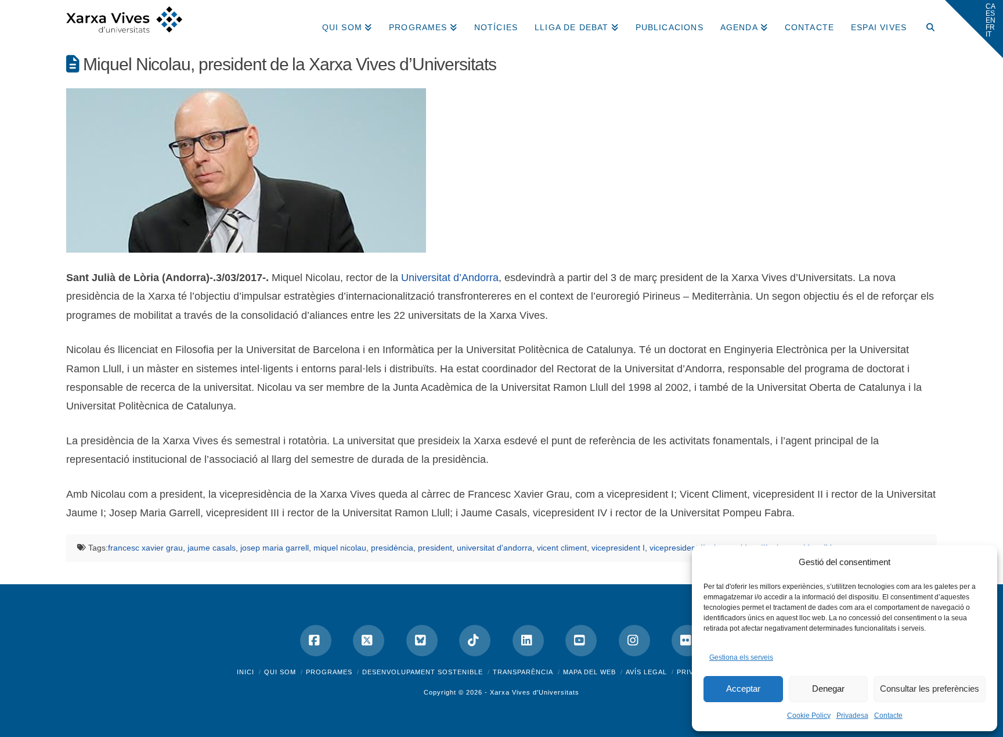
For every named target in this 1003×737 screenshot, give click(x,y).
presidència (392, 547)
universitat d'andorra (494, 547)
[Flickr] (687, 640)
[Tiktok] (474, 640)
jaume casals (211, 547)
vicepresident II (677, 547)
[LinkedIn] (528, 640)
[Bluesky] (422, 640)
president (435, 547)
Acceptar (743, 688)
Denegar (828, 688)
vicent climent (562, 547)
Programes (329, 671)
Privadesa (852, 715)
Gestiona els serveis (741, 657)
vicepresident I (618, 547)
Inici (245, 671)
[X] (368, 640)
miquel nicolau (339, 547)
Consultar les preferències (929, 688)
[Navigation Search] (926, 23)
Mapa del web (589, 671)
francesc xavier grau (145, 547)
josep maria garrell (274, 547)
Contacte (888, 715)
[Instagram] (634, 640)
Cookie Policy (809, 715)
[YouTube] (581, 640)
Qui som (280, 671)
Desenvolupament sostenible (422, 671)
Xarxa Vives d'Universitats (534, 692)
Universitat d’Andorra (450, 277)
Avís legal (646, 671)
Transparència (523, 671)
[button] (974, 29)
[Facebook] (315, 640)
